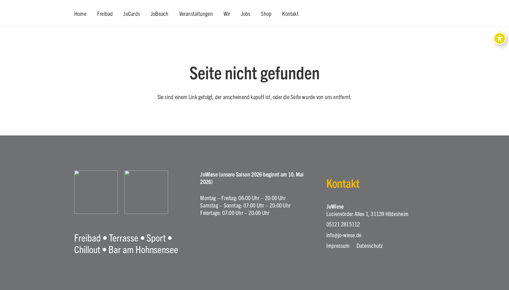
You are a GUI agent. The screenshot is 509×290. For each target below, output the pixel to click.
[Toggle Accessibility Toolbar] (499, 38)
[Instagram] (203, 238)
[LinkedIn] (232, 238)
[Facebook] (218, 238)
